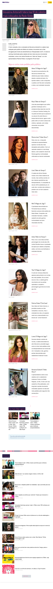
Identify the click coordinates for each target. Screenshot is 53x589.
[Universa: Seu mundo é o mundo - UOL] (5, 2)
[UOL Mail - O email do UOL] (44, 2)
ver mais (25, 576)
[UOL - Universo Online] (10, 2)
